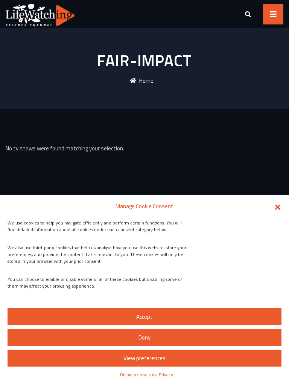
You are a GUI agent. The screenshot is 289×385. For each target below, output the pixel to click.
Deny (144, 337)
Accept (144, 316)
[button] (277, 206)
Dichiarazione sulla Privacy (146, 374)
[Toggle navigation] (273, 14)
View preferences (144, 358)
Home (146, 80)
